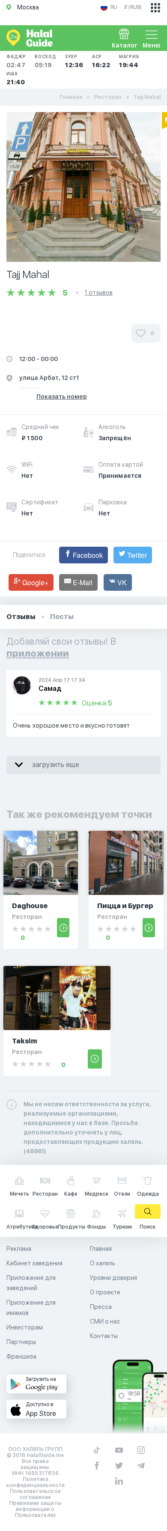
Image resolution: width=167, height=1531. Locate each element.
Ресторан (108, 97)
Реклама (18, 1248)
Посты (62, 617)
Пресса (101, 1306)
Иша (15, 78)
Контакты (104, 1336)
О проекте (105, 1292)
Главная (71, 97)
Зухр (74, 61)
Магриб (129, 61)
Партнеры (21, 1342)
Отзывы (21, 617)
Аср (101, 61)
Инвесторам (24, 1327)
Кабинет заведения (34, 1263)
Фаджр (16, 61)
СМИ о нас (105, 1321)
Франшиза (21, 1356)
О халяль (102, 1263)
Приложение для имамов (31, 1307)
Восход (46, 61)
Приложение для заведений (31, 1282)
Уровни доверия (113, 1277)
